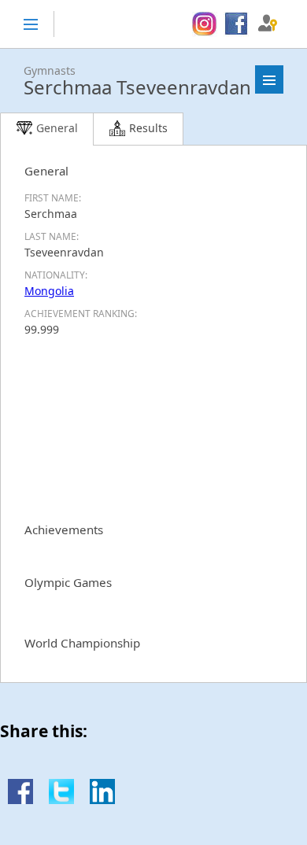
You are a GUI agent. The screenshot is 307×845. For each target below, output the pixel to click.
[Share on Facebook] (20, 799)
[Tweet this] (61, 799)
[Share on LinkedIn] (102, 799)
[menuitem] (204, 24)
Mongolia (49, 290)
